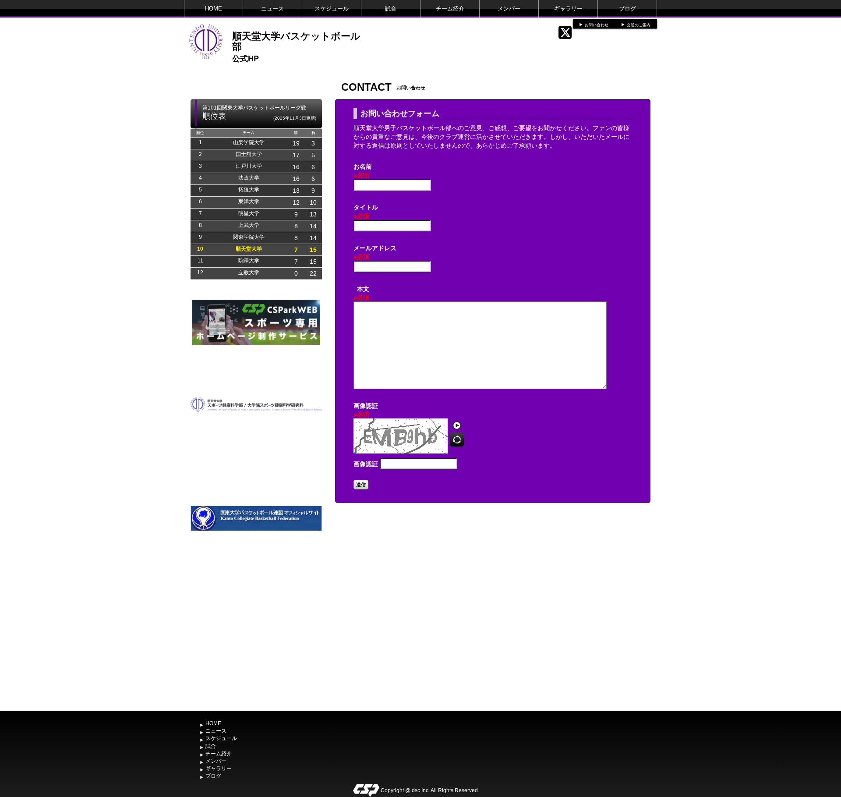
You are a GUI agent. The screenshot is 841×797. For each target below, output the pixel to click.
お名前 (362, 170)
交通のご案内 (638, 25)
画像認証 (365, 409)
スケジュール (331, 8)
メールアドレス (374, 252)
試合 (390, 8)
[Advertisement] (256, 641)
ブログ (627, 8)
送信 (361, 484)
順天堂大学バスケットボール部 (296, 40)
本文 (361, 292)
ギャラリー (568, 8)
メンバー (509, 8)
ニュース (272, 8)
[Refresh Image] (457, 442)
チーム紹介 (450, 8)
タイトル (365, 211)
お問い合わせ (596, 25)
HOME (213, 8)
